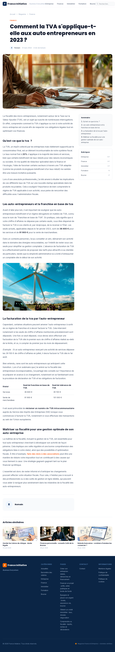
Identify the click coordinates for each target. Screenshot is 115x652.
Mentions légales (104, 569)
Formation (82, 4)
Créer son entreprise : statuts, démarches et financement (65, 574)
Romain (17, 48)
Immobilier (71, 4)
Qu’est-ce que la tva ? (91, 121)
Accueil (12, 14)
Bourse (92, 4)
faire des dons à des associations (43, 454)
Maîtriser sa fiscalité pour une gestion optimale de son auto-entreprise (93, 139)
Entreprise (49, 4)
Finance (60, 4)
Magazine (22, 14)
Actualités (44, 569)
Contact (82, 569)
